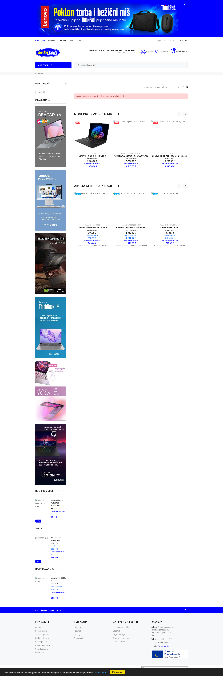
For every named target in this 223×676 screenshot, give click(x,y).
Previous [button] (179, 114)
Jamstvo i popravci (42, 637)
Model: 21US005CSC (131, 231)
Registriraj (170, 41)
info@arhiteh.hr (162, 649)
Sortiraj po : (148, 87)
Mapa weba (40, 655)
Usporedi (116, 634)
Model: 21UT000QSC (169, 231)
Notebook (78, 630)
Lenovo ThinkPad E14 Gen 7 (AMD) (131, 156)
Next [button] (185, 114)
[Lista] (186, 87)
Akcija (63, 40)
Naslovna (40, 40)
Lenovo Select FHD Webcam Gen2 (169, 156)
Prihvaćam (117, 671)
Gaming (77, 637)
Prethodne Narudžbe (121, 630)
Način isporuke (41, 645)
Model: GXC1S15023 (169, 153)
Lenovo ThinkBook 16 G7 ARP (92, 234)
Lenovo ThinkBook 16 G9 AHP (169, 234)
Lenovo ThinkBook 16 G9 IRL (131, 234)
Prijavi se (160, 41)
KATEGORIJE (45, 65)
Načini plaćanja (41, 634)
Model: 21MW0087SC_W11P (92, 231)
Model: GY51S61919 (92, 153)
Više (38, 527)
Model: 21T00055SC (131, 153)
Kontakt (52, 40)
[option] (92, 145)
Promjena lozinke (120, 645)
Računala (77, 634)
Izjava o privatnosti (42, 648)
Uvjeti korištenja (41, 652)
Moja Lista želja (119, 637)
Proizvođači (78, 641)
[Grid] (182, 87)
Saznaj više (100, 672)
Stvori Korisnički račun (121, 641)
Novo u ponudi (76, 40)
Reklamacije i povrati (43, 641)
